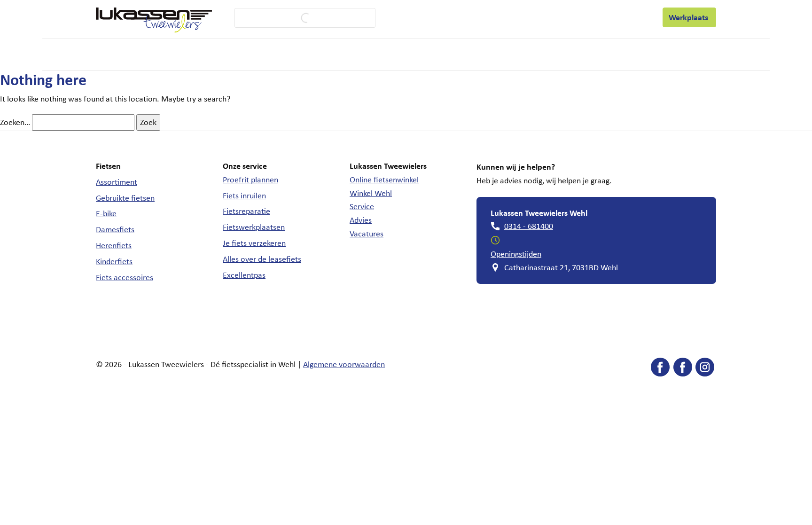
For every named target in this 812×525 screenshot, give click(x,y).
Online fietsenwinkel (384, 179)
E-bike (106, 213)
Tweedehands (282, 55)
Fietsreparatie (246, 211)
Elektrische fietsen (204, 55)
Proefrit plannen (250, 179)
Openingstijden (516, 253)
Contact (636, 17)
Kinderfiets (114, 261)
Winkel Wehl (371, 193)
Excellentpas (244, 275)
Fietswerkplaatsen (254, 227)
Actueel (598, 17)
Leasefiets (546, 17)
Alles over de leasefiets (262, 259)
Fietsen (138, 55)
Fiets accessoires (124, 277)
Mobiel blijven (384, 55)
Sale (438, 54)
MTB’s (338, 54)
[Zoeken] (298, 17)
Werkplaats (689, 17)
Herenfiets (114, 245)
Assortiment (116, 182)
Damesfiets (115, 229)
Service (414, 17)
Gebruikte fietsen (125, 198)
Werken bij (500, 17)
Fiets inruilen (244, 195)
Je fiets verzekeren (254, 243)
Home (105, 54)
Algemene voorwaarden (344, 364)
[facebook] (660, 369)
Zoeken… (15, 122)
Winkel (459, 17)
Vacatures (366, 233)
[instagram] (704, 369)
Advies (361, 220)
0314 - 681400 (528, 226)
